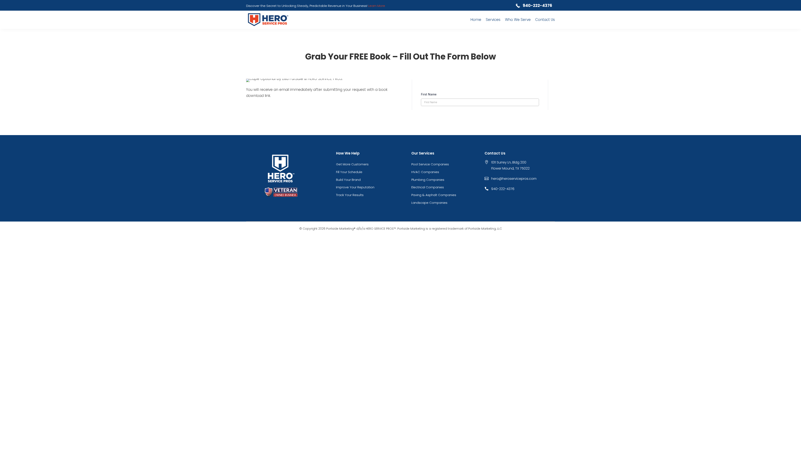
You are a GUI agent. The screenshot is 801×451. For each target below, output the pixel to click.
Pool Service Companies (430, 164)
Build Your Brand (348, 179)
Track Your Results (350, 195)
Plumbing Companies (427, 179)
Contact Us (545, 19)
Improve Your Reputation (355, 187)
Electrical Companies (427, 187)
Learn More (376, 6)
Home (475, 19)
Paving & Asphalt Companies (433, 195)
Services (493, 19)
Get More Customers (352, 164)
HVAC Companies (425, 172)
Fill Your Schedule (349, 172)
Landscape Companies (429, 202)
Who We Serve (518, 19)
